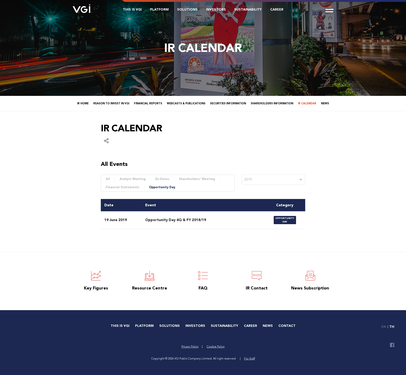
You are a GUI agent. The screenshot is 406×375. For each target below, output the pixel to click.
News (325, 103)
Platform (159, 10)
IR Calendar (307, 103)
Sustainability (248, 10)
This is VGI (132, 10)
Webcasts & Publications (186, 103)
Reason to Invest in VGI (111, 103)
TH (391, 326)
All (108, 179)
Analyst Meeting (133, 179)
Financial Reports (148, 103)
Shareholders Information (272, 103)
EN (383, 326)
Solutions (187, 10)
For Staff (249, 358)
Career (276, 10)
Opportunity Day (162, 187)
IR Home (83, 103)
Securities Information (228, 103)
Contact (287, 326)
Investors (216, 10)
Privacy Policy (190, 346)
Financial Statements (122, 187)
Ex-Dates (162, 179)
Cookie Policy (216, 346)
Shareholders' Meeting (197, 179)
